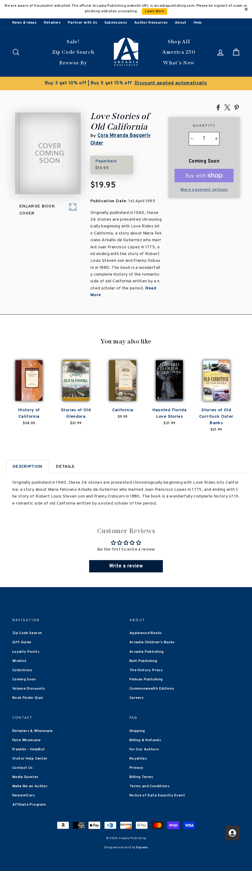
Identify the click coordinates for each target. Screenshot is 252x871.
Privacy (136, 767)
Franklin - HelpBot (28, 749)
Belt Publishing (143, 661)
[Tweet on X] (227, 107)
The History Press (146, 670)
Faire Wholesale (26, 740)
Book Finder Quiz (27, 697)
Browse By (73, 63)
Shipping (137, 731)
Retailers (52, 22)
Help (198, 22)
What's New (179, 63)
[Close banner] (246, 9)
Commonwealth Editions (151, 688)
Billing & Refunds (145, 740)
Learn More (154, 12)
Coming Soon (24, 679)
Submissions (115, 22)
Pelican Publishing (146, 679)
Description (27, 466)
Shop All (179, 42)
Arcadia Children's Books (152, 642)
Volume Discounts (28, 688)
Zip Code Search (73, 52)
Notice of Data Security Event (157, 795)
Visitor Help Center (30, 758)
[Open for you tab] (232, 833)
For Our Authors (144, 749)
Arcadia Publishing (146, 651)
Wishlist (19, 661)
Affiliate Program (29, 804)
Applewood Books (145, 633)
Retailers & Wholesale (32, 731)
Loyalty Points (25, 651)
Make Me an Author (30, 786)
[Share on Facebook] (218, 107)
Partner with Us (82, 22)
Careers (136, 697)
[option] (126, 83)
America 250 (178, 52)
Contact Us (22, 767)
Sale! (73, 42)
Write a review (126, 566)
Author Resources (151, 22)
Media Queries (25, 777)
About (181, 22)
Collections (22, 670)
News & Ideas (24, 22)
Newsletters (23, 795)
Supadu (142, 848)
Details (65, 466)
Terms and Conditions (149, 786)
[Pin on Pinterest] (237, 107)
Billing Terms (141, 777)
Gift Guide (21, 642)
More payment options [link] (204, 189)
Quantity (204, 126)
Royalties (138, 758)
